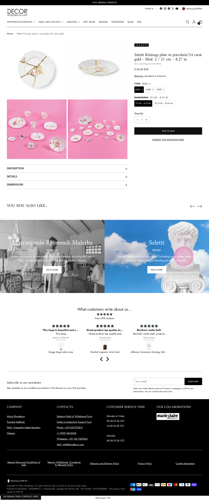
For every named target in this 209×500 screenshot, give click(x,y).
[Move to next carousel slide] (199, 206)
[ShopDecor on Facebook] (161, 8)
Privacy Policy (145, 463)
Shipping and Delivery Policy (104, 463)
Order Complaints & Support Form (74, 422)
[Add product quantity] (146, 120)
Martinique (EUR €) (19, 480)
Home (10, 33)
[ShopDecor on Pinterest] (169, 8)
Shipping (138, 76)
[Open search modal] (188, 22)
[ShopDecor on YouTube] (176, 8)
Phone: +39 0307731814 (69, 427)
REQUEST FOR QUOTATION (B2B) (168, 139)
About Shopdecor (16, 416)
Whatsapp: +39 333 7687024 (72, 439)
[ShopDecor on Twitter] (173, 8)
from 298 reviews (104, 318)
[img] (104, 314)
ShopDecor (29, 485)
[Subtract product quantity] (137, 120)
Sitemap (11, 433)
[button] (102, 359)
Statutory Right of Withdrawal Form (74, 416)
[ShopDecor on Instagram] (165, 8)
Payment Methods (16, 422)
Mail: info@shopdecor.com (70, 444)
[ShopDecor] (17, 12)
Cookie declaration (185, 463)
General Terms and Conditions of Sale (23, 464)
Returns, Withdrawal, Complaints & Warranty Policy (64, 464)
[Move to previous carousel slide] (192, 206)
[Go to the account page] (194, 22)
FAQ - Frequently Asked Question (23, 427)
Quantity (138, 113)
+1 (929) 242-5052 (66, 433)
